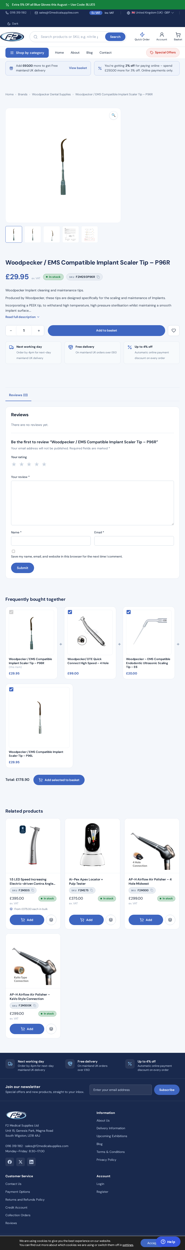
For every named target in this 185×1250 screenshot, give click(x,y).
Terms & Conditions (111, 1152)
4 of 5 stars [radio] (37, 464)
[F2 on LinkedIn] (31, 1162)
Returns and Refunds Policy (25, 1200)
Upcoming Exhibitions (112, 1136)
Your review (20, 477)
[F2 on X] (20, 1162)
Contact (105, 52)
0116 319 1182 (18, 12)
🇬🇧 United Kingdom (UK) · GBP (151, 12)
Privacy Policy (106, 1160)
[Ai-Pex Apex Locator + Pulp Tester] (92, 845)
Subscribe (166, 1090)
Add (30, 920)
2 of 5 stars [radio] (22, 464)
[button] (113, 115)
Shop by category (30, 53)
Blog (89, 52)
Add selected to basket (62, 780)
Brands (23, 94)
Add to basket (106, 330)
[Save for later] (174, 330)
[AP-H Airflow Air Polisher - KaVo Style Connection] (33, 961)
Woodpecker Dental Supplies (51, 94)
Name (16, 532)
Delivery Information (111, 1128)
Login (100, 1184)
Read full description (20, 317)
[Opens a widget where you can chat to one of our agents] (168, 1242)
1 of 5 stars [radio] (14, 464)
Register (102, 1192)
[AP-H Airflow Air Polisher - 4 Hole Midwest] (152, 845)
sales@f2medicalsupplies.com (59, 12)
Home (59, 52)
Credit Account (16, 1207)
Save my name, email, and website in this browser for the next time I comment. (67, 556)
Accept (152, 1243)
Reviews (11, 1223)
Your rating (19, 457)
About (75, 52)
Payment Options (17, 1192)
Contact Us (13, 1184)
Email (99, 532)
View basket (78, 68)
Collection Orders (17, 1215)
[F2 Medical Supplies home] (12, 36)
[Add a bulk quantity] (51, 920)
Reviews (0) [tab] (18, 395)
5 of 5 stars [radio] (44, 464)
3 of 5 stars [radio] (29, 464)
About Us (103, 1120)
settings (128, 1245)
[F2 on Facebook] (9, 1162)
